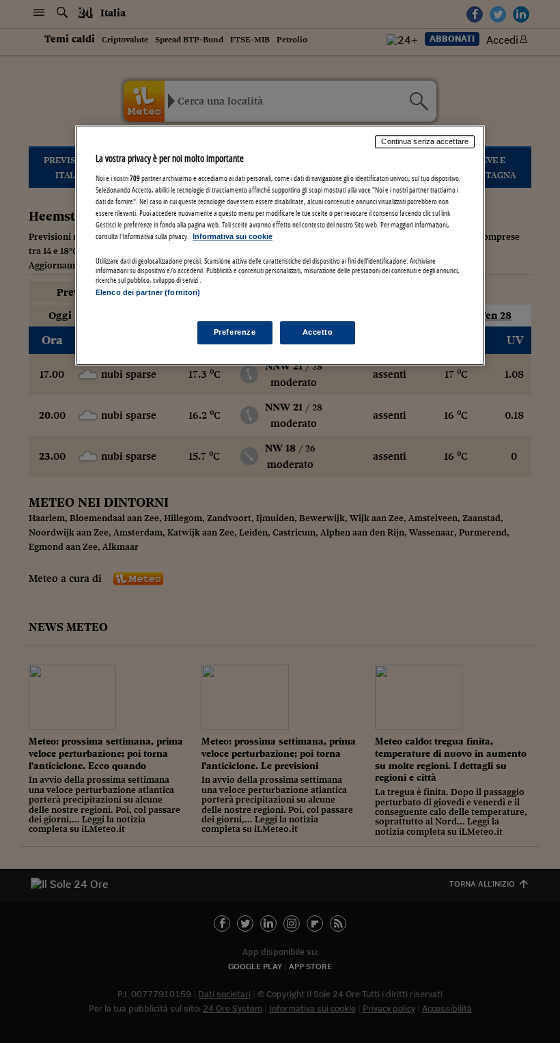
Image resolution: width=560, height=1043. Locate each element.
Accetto (318, 333)
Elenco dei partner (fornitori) (148, 292)
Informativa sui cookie (232, 236)
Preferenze (235, 333)
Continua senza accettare (424, 141)
